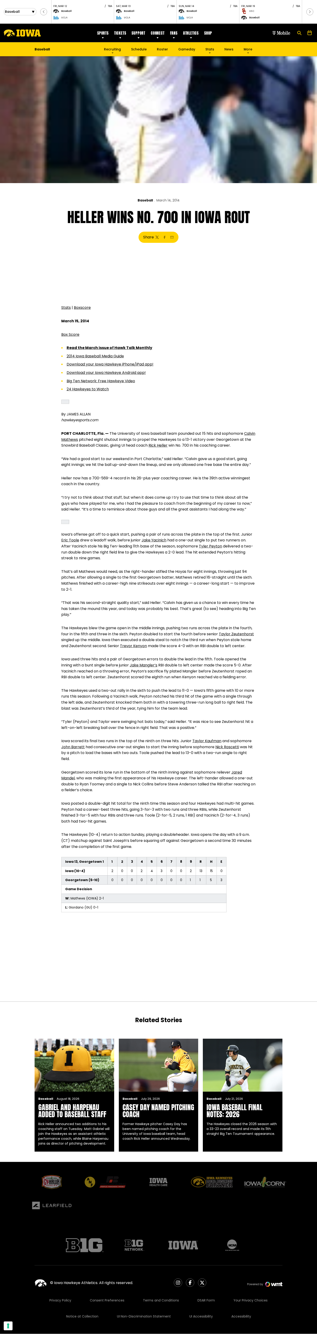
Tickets (120, 33)
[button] (43, 11)
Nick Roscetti (227, 747)
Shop (208, 33)
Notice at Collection (82, 1316)
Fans (174, 33)
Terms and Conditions (161, 1300)
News (228, 49)
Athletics (191, 33)
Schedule (139, 49)
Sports (103, 33)
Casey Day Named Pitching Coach (158, 1111)
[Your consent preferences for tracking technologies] (8, 1325)
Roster (162, 49)
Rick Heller (158, 445)
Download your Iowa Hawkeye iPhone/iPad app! (110, 364)
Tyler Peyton (210, 546)
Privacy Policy (60, 1300)
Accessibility (241, 1316)
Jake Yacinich (154, 540)
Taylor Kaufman (206, 741)
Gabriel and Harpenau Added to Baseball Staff (72, 1111)
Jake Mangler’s (143, 665)
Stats (209, 49)
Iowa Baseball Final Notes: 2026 (234, 1111)
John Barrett (73, 747)
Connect (158, 33)
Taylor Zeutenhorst (236, 634)
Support (138, 33)
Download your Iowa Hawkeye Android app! (106, 372)
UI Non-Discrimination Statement (144, 1316)
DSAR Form (206, 1300)
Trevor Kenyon (133, 646)
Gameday (186, 49)
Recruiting (112, 49)
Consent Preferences (107, 1300)
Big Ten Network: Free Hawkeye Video (101, 381)
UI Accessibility (201, 1316)
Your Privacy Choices (250, 1300)
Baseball (145, 200)
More (248, 49)
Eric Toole (70, 540)
